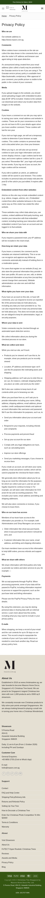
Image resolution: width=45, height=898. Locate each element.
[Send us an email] (16, 774)
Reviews (5, 854)
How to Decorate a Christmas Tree (16, 811)
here (15, 644)
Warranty (5, 827)
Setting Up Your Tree (10, 806)
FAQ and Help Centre (10, 793)
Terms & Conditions (10, 822)
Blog (4, 867)
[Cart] (42, 8)
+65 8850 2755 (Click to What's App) (17, 759)
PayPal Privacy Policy (23, 599)
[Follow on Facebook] (4, 774)
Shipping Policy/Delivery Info (13, 797)
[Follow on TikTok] (12, 774)
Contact (5, 788)
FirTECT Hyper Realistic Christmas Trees (19, 849)
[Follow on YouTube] (20, 774)
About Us (5, 845)
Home (4, 16)
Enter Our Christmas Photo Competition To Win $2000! (21, 816)
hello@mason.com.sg (11, 768)
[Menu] (3, 8)
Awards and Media (9, 858)
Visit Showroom (8, 840)
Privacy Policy (7, 862)
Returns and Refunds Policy (13, 802)
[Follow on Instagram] (8, 774)
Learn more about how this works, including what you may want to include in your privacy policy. (21, 616)
